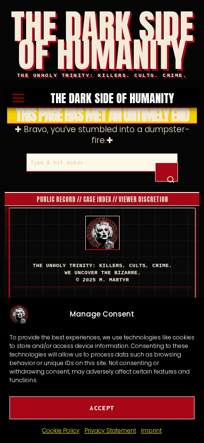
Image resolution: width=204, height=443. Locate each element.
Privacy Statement (110, 430)
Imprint (151, 430)
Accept (102, 408)
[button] (166, 172)
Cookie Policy (61, 430)
